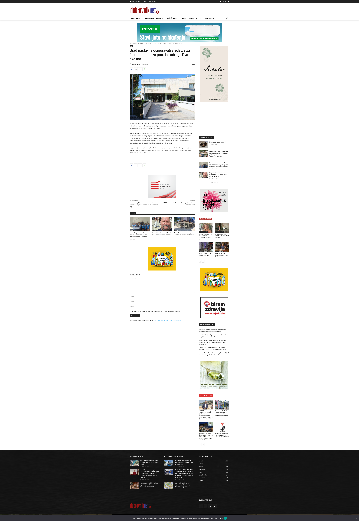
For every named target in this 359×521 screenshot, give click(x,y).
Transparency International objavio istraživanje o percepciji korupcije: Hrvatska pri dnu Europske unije (144, 205)
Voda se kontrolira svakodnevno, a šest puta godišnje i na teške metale (149, 462)
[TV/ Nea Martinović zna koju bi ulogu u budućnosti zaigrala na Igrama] (206, 228)
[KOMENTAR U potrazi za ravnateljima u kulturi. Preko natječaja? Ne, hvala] (222, 427)
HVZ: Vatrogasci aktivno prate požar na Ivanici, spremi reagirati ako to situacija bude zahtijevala (212, 342)
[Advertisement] (214, 116)
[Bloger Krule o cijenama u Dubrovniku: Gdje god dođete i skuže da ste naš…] (162, 224)
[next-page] (134, 240)
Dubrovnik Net (136, 64)
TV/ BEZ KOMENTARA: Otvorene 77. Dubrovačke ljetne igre (222, 235)
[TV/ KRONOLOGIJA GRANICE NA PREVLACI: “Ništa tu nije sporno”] (222, 247)
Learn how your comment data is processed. (167, 320)
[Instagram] (223, 1)
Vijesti (135, 43)
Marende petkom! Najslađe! (217, 142)
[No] (357, 518)
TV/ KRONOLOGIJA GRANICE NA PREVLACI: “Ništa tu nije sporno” (221, 255)
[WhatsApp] (144, 69)
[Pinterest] (140, 69)
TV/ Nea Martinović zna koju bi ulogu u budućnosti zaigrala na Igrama (205, 236)
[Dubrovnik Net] (131, 64)
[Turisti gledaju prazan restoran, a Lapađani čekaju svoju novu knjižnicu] (184, 224)
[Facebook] (221, 1)
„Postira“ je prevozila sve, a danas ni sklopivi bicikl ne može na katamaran (184, 462)
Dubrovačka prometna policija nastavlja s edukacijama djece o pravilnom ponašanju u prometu (138, 234)
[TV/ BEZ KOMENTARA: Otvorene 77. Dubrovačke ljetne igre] (222, 228)
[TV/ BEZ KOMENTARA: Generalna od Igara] (206, 247)
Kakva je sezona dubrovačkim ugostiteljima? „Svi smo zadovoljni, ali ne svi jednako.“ (149, 484)
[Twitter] (226, 1)
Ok (225, 518)
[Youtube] (228, 1)
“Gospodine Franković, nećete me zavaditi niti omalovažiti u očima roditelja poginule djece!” (222, 413)
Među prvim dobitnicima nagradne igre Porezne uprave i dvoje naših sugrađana (184, 484)
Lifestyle (154, 230)
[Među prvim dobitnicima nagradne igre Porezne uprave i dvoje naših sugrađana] (168, 485)
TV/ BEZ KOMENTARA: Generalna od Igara (205, 254)
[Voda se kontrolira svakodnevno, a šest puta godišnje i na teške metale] (134, 463)
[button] (227, 18)
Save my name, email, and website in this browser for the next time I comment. (156, 311)
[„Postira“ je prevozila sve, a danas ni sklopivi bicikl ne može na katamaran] (168, 463)
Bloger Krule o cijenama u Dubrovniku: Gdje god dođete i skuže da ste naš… (218, 174)
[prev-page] (131, 240)
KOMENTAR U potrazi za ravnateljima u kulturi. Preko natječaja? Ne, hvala (222, 435)
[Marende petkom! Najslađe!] (203, 144)
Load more (214, 182)
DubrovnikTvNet (204, 232)
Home (131, 43)
